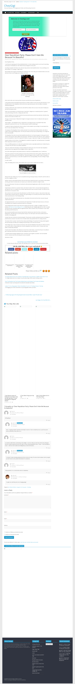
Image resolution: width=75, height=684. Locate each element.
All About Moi (10, 12)
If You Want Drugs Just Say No (27, 396)
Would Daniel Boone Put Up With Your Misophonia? (64, 659)
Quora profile (55, 103)
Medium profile (55, 100)
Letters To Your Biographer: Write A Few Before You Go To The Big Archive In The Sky (24, 286)
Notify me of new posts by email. (12, 534)
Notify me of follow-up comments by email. (14, 532)
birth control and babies (34, 59)
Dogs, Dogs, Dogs (35, 649)
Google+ (18, 249)
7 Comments (20, 59)
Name (5, 511)
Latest (33, 653)
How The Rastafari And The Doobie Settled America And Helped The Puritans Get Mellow (24, 281)
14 (44, 398)
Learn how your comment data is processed (29, 542)
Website (6, 525)
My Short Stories (35, 661)
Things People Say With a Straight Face (12, 52)
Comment (6, 495)
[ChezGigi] (5, 12)
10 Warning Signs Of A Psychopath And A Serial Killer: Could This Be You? (23, 294)
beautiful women (26, 59)
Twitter (24, 249)
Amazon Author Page (57, 98)
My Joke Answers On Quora (37, 659)
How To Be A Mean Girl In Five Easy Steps (42, 396)
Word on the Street (35, 673)
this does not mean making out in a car (16, 207)
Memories (34, 658)
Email (5, 518)
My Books (17, 12)
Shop (38, 12)
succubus (45, 59)
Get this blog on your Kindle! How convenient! (27, 241)
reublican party (40, 59)
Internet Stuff (34, 651)
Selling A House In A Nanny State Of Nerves (27, 1)
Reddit (30, 249)
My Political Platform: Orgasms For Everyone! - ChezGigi (19, 487)
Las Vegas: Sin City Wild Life (43, 300)
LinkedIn (37, 249)
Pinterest (43, 249)
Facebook (11, 249)
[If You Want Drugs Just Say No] (26, 306)
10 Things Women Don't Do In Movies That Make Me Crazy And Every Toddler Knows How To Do (26, 276)
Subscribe (56, 67)
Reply (49, 420)
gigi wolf (14, 59)
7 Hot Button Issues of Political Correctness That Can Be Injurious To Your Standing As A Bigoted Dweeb (11, 398)
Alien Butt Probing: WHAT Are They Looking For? (64, 655)
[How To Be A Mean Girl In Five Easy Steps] (43, 306)
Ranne (12, 436)
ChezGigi (9, 5)
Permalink (13, 414)
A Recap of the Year (36, 644)
